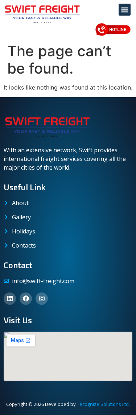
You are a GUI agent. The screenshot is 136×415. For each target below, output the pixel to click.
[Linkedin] (10, 298)
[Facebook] (26, 298)
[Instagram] (42, 298)
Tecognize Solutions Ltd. (103, 404)
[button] (125, 10)
